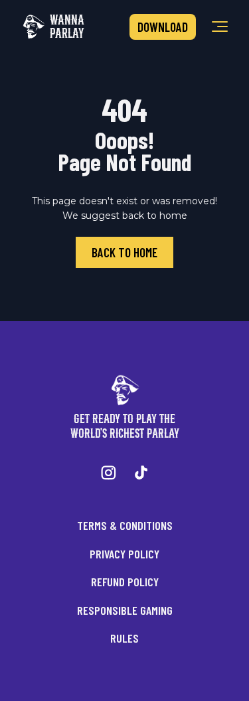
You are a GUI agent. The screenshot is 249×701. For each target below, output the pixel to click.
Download (162, 26)
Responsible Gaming (125, 610)
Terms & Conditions (125, 525)
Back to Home (124, 252)
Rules (124, 638)
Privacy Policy (124, 553)
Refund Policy (125, 581)
